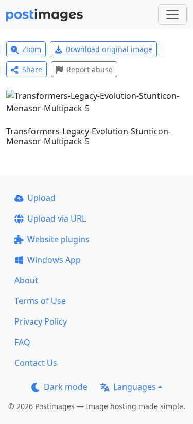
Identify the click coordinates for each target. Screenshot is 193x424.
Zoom (31, 49)
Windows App (54, 259)
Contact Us (35, 362)
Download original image (108, 49)
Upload (41, 197)
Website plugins (58, 239)
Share (32, 69)
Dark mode (65, 387)
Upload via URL (56, 218)
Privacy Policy (40, 321)
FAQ (22, 342)
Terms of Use (40, 301)
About (26, 280)
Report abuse (89, 69)
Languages (134, 387)
